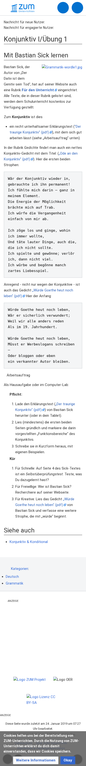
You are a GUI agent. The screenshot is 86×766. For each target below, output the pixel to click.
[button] (36, 760)
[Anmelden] (63, 7)
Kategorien (19, 569)
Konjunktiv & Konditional (29, 542)
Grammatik (14, 583)
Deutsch (12, 576)
